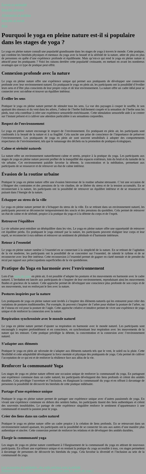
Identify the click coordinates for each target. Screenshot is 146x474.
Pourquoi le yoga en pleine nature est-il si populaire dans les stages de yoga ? (48, 470)
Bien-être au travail (13, 20)
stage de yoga (22, 276)
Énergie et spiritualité (14, 4)
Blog (4, 25)
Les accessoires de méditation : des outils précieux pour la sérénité (41, 467)
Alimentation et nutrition (16, 15)
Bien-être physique (13, 10)
